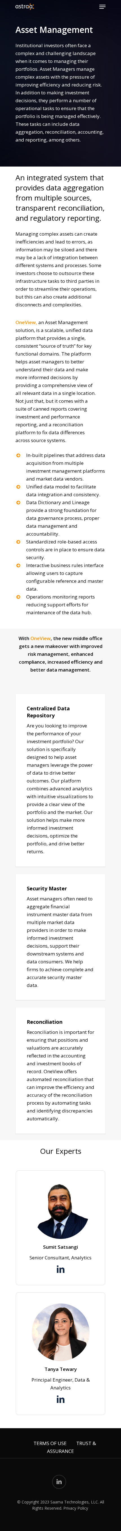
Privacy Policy (75, 1508)
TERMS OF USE (50, 1443)
